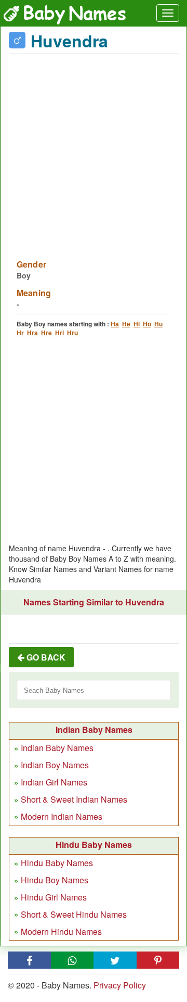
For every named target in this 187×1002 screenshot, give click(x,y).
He (126, 323)
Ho (147, 323)
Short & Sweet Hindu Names (74, 914)
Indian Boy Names (55, 765)
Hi (136, 323)
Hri (59, 332)
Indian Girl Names (54, 782)
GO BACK (44, 657)
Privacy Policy (120, 985)
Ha (115, 323)
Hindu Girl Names (54, 897)
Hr (20, 332)
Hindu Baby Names (57, 863)
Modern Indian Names (61, 816)
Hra (32, 332)
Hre (46, 332)
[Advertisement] (93, 150)
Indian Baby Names (57, 748)
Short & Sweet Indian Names (74, 799)
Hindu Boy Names (54, 880)
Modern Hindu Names (61, 931)
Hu (158, 323)
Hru (72, 332)
